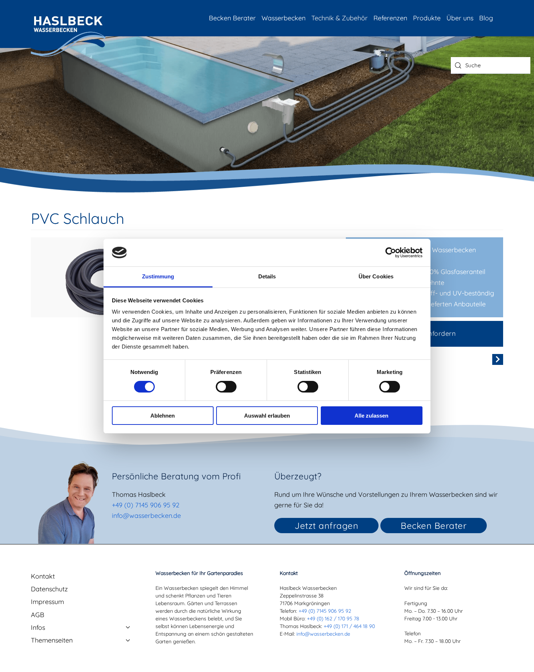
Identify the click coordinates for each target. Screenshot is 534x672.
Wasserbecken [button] (284, 18)
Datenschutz (49, 589)
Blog (486, 18)
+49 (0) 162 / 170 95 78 (333, 618)
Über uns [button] (459, 18)
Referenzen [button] (390, 18)
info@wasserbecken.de (146, 515)
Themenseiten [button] (52, 640)
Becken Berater (232, 18)
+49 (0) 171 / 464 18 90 (349, 626)
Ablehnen (162, 416)
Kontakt (43, 576)
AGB (37, 615)
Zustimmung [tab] (158, 276)
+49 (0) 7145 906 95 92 (145, 505)
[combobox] (490, 65)
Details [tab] (267, 276)
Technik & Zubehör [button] (339, 18)
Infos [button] (38, 627)
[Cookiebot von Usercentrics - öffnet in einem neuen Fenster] (390, 252)
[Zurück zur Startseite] (68, 35)
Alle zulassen (371, 416)
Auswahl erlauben (267, 416)
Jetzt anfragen (326, 525)
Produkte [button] (427, 18)
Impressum (47, 601)
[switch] (226, 387)
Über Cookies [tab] (376, 276)
